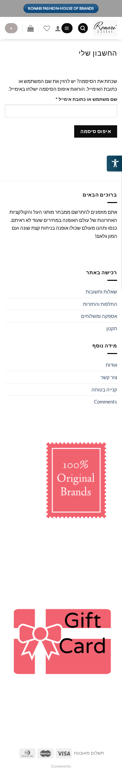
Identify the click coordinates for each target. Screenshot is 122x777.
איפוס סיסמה (95, 131)
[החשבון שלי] (58, 28)
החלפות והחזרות (100, 304)
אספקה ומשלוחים (99, 316)
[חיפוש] (83, 28)
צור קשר (109, 377)
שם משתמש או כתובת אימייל (81, 99)
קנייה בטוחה (104, 389)
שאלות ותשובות (101, 291)
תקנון (111, 328)
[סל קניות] (30, 28)
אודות (111, 365)
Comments (105, 401)
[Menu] (66, 28)
